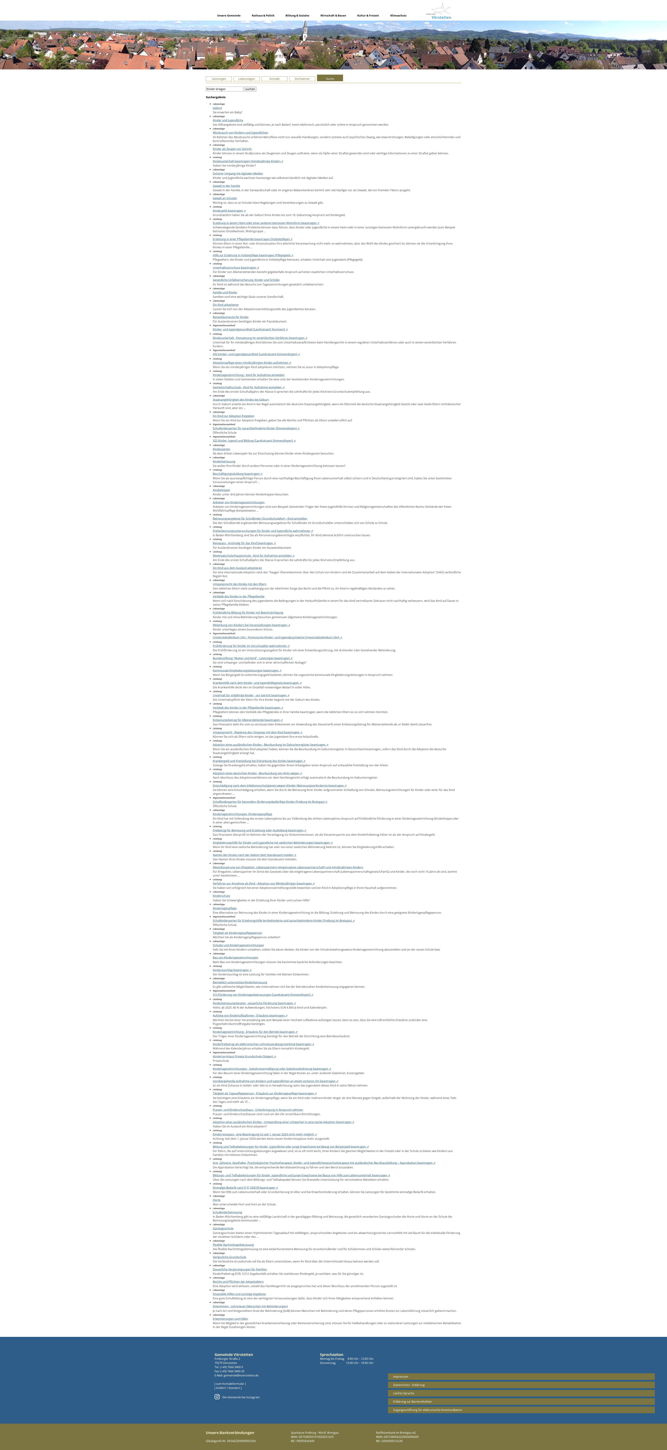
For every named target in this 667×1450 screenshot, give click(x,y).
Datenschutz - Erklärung (409, 1385)
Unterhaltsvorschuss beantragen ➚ (236, 267)
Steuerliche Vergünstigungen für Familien (240, 1269)
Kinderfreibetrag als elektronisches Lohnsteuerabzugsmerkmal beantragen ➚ (263, 1044)
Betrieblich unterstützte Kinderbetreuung (240, 982)
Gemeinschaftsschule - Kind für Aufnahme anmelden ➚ (249, 387)
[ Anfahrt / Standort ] (228, 1388)
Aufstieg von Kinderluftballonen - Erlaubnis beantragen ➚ (250, 1015)
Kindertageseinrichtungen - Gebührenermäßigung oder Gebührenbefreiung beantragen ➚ (272, 1069)
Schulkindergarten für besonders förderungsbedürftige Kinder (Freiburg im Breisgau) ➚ (270, 802)
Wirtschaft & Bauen (333, 15)
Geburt (217, 108)
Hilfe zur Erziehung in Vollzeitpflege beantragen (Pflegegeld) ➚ (253, 255)
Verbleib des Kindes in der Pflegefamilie (238, 596)
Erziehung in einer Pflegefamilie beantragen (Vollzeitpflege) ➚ (253, 239)
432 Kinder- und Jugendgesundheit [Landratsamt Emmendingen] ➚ (256, 354)
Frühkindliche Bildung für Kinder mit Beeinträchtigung (248, 612)
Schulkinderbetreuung (227, 1212)
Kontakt (274, 79)
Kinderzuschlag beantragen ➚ (232, 970)
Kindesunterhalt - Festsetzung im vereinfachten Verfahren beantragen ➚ (260, 338)
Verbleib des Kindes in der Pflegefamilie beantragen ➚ (248, 708)
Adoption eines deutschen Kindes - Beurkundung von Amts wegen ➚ (257, 773)
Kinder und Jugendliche (228, 120)
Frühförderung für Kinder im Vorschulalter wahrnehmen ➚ (251, 646)
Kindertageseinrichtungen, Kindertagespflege (242, 814)
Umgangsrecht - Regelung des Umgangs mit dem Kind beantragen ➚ (257, 732)
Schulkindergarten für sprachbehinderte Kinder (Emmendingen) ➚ (256, 428)
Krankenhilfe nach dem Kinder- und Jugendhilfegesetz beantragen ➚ (257, 683)
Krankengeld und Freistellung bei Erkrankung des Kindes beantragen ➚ (259, 761)
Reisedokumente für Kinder (231, 317)
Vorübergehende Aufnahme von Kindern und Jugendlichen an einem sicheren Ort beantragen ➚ (275, 1081)
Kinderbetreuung (224, 461)
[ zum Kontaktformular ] (230, 1384)
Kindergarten (221, 449)
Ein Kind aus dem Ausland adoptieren (237, 568)
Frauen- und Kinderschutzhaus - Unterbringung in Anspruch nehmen (258, 1110)
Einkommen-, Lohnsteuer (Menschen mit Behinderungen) (250, 1306)
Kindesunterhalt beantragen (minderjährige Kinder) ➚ (248, 161)
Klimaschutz (398, 15)
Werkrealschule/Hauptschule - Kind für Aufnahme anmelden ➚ (254, 556)
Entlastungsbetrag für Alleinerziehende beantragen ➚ (248, 720)
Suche (330, 79)
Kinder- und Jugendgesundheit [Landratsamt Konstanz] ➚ (250, 329)
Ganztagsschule (223, 1228)
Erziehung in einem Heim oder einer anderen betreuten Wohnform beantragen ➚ (266, 223)
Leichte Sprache (403, 1393)
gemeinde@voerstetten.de (241, 1375)
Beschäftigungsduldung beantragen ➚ (238, 474)
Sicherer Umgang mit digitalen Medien (238, 173)
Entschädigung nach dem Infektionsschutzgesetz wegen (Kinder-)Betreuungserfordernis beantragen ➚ (280, 785)
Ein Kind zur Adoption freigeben (233, 416)
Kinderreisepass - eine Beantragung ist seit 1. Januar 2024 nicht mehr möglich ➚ (265, 1134)
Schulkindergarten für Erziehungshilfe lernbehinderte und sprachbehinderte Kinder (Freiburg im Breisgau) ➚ (284, 920)
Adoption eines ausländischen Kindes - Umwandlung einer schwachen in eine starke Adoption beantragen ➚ (283, 1122)
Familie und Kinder (225, 292)
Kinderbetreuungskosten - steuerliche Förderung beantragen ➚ (254, 1003)
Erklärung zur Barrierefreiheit (412, 1401)
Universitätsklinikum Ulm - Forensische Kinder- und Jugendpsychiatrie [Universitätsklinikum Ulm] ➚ (277, 637)
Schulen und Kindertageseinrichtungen (238, 945)
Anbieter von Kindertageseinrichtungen (239, 502)
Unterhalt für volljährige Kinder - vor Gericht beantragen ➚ (251, 695)
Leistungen (219, 79)
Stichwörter (302, 79)
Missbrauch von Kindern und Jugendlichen (240, 132)
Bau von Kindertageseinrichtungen (235, 957)
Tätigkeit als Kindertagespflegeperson (237, 933)
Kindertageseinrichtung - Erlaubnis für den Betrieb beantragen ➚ (255, 1032)
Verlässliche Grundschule (229, 1257)
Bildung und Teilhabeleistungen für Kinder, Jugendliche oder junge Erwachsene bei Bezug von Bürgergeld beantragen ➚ (291, 1147)
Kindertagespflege (225, 908)
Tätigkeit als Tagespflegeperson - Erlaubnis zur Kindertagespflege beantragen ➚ (265, 1093)
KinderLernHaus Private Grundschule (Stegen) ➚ (244, 1056)
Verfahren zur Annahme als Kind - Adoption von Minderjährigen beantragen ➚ (264, 883)
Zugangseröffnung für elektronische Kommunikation (427, 1410)
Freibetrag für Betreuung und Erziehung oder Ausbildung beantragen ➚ (259, 830)
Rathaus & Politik (263, 15)
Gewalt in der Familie (226, 186)
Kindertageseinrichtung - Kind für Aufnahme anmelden (249, 375)
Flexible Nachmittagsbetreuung (233, 1245)
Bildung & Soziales (297, 15)
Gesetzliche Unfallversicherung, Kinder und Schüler (246, 280)
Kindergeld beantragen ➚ (229, 211)
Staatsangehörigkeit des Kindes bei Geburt (241, 400)
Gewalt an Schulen (225, 198)
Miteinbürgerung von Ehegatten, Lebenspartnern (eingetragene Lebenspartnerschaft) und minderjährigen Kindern (288, 867)
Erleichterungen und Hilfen (230, 1319)
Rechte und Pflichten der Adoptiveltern (238, 1282)
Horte (216, 1200)
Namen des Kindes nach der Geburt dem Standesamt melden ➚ (254, 855)
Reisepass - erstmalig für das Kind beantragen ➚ (244, 543)
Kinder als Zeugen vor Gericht (232, 149)
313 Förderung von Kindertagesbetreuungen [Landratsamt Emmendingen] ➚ (263, 995)
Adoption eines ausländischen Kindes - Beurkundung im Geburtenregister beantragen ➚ (270, 745)
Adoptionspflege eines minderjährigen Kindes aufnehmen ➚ (252, 363)
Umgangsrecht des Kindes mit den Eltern (239, 584)
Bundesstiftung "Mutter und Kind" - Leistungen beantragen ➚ (253, 658)
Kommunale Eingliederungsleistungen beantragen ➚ (247, 670)
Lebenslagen (246, 79)
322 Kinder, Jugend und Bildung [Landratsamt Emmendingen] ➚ (254, 440)
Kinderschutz (221, 896)
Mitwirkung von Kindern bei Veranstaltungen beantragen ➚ (251, 625)
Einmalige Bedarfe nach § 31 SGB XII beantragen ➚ (245, 1188)
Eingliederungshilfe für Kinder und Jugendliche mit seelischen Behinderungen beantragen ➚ (273, 843)
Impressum (400, 1377)
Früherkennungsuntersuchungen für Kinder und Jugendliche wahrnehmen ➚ (263, 531)
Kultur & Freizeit (368, 15)
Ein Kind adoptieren (226, 305)
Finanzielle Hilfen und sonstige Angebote (239, 1294)
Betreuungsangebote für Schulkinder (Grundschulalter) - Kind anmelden (260, 518)
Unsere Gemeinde (229, 15)
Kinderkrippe (221, 490)
